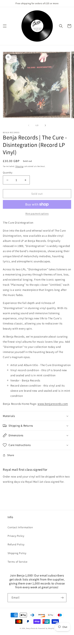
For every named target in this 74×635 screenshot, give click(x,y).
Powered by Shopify (46, 628)
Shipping (19, 166)
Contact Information (20, 527)
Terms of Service (18, 561)
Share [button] (10, 455)
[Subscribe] (62, 597)
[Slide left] (28, 125)
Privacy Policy (16, 536)
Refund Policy (16, 544)
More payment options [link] (37, 213)
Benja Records (32, 628)
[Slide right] (45, 125)
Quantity (7, 172)
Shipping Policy (17, 553)
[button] (5, 26)
